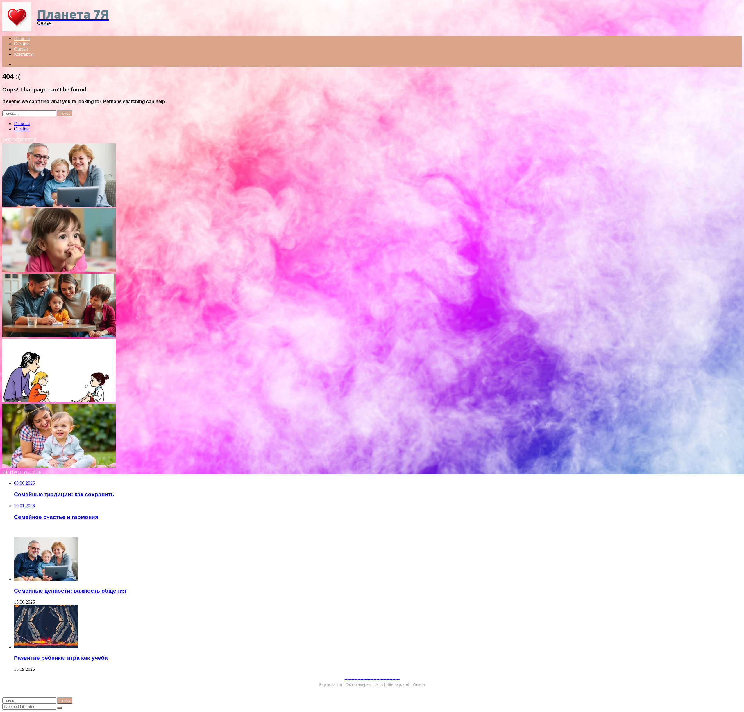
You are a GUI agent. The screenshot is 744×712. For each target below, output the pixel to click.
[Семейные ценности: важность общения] (176, 175)
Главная (22, 38)
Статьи (21, 48)
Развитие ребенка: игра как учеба (61, 658)
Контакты (23, 54)
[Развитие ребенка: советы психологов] (176, 241)
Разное (419, 684)
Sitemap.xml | (399, 684)
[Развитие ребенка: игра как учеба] (182, 627)
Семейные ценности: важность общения (70, 591)
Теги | (380, 684)
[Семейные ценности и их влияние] (176, 306)
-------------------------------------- (372, 679)
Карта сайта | (332, 684)
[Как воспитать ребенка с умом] (176, 436)
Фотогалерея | (359, 684)
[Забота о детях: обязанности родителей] (176, 371)
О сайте (21, 43)
